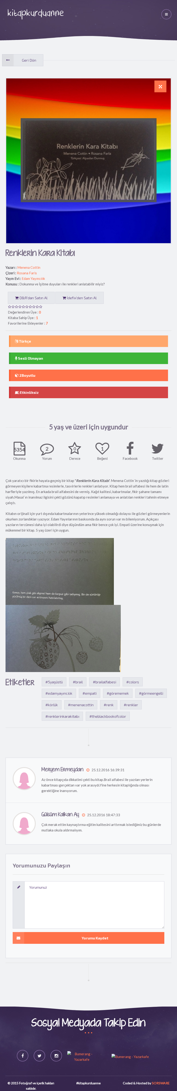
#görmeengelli (151, 693)
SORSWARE (161, 1083)
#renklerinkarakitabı (62, 716)
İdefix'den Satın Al (81, 298)
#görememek (118, 693)
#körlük (51, 704)
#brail (78, 682)
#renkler (131, 704)
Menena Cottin (28, 267)
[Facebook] (22, 1055)
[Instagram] (56, 1055)
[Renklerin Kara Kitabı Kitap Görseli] (160, 87)
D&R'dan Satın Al (32, 298)
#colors (132, 682)
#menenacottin (81, 704)
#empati (90, 693)
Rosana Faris (27, 273)
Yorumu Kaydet (95, 938)
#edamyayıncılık (58, 693)
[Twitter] (39, 1055)
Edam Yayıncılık (33, 278)
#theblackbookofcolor (107, 716)
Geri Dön (29, 60)
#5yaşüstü (54, 682)
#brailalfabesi (104, 682)
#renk (109, 704)
